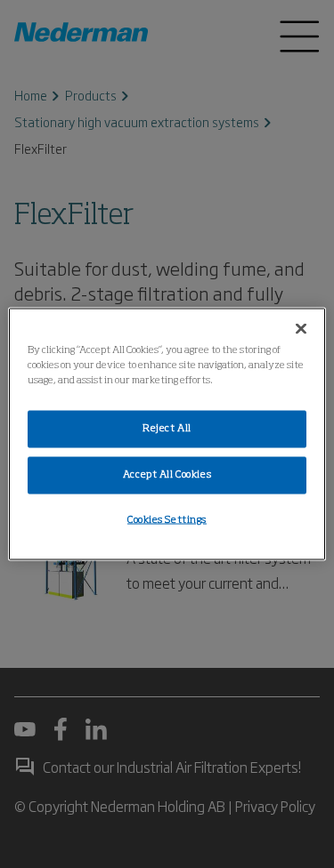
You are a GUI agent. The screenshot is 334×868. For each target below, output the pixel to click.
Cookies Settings (167, 520)
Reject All (167, 428)
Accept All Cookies (167, 475)
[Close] (301, 329)
